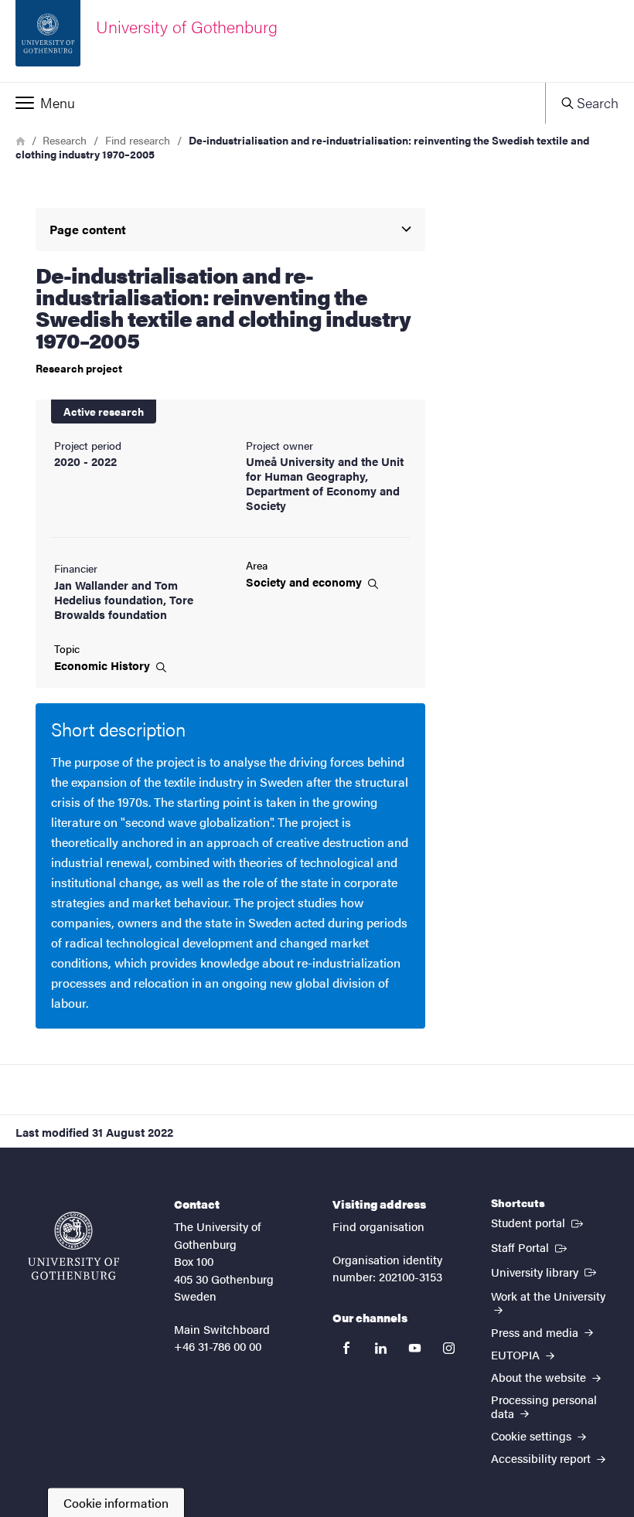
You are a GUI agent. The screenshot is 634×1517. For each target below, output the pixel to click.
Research (65, 139)
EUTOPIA (517, 1354)
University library (545, 1271)
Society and (305, 582)
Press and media (536, 1332)
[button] (272, 103)
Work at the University (548, 1295)
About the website (540, 1377)
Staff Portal (530, 1246)
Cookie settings (532, 1435)
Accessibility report (542, 1458)
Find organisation (378, 1226)
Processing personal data (544, 1405)
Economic (103, 665)
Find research (137, 139)
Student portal (538, 1221)
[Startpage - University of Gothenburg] (73, 1245)
